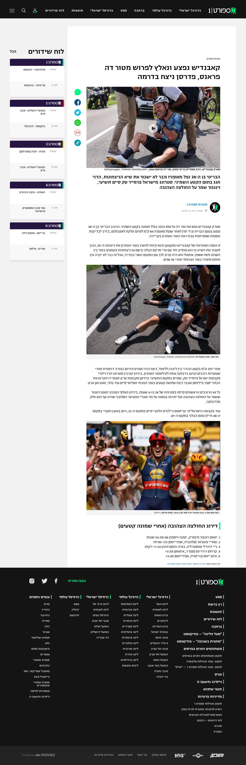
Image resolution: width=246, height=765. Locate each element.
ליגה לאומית (160, 609)
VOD (123, 10)
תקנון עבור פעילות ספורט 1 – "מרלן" (198, 666)
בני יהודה (162, 676)
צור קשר (141, 754)
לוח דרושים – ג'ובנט (209, 720)
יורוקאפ (74, 615)
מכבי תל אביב (159, 648)
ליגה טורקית (130, 648)
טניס (218, 674)
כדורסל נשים (101, 615)
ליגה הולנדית (130, 643)
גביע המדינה (160, 626)
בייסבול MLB (42, 676)
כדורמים (44, 665)
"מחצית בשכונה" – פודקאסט (199, 641)
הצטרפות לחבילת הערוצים (205, 714)
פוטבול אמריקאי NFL (37, 671)
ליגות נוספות (130, 665)
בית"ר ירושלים (159, 643)
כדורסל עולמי (69, 597)
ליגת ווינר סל (101, 604)
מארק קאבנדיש (173, 564)
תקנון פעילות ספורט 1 (208, 703)
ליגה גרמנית (130, 620)
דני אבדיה (103, 637)
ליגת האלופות (129, 604)
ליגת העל (162, 604)
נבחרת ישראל (159, 632)
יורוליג (75, 609)
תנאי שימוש (212, 689)
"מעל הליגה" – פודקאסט (203, 634)
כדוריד (46, 609)
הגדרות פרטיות (103, 754)
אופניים (45, 654)
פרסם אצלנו (158, 754)
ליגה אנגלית (130, 615)
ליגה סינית (131, 654)
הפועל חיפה (160, 659)
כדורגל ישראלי (190, 10)
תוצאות (77, 10)
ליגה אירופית (130, 609)
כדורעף (45, 615)
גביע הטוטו (161, 615)
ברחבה (139, 10)
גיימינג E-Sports (209, 682)
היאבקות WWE (40, 648)
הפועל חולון (101, 626)
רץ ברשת (215, 604)
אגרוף (46, 632)
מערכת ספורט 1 (197, 204)
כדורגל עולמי (162, 10)
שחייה (46, 620)
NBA (76, 604)
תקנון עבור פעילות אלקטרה (204, 661)
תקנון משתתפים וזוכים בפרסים (202, 655)
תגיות (218, 725)
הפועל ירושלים (100, 632)
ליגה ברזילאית (129, 659)
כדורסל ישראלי (101, 10)
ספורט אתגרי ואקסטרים (41, 684)
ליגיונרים (162, 620)
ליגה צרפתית (130, 637)
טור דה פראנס (199, 564)
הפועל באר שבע (158, 665)
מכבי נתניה (161, 671)
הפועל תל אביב (158, 654)
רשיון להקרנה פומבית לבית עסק (201, 709)
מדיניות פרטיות (210, 696)
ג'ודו (47, 626)
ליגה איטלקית (129, 632)
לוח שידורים (54, 10)
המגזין (218, 731)
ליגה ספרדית (130, 626)
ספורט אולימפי (40, 637)
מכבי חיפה (161, 637)
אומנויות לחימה (40, 690)
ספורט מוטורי (41, 659)
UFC (47, 643)
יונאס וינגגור (187, 564)
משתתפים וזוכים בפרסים (203, 649)
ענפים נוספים (213, 59)
